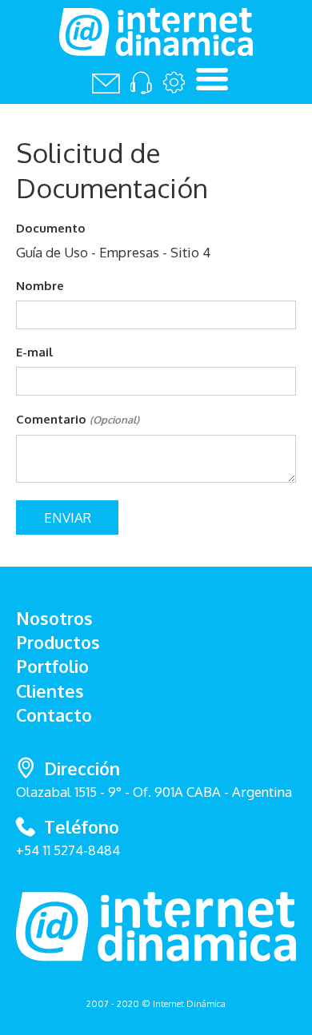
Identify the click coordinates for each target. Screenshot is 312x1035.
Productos (58, 642)
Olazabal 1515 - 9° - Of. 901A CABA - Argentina (154, 779)
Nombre (40, 285)
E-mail (35, 352)
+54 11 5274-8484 (68, 850)
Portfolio (52, 666)
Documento (51, 228)
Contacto (54, 715)
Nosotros (54, 618)
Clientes (50, 691)
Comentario (77, 419)
